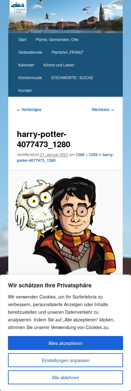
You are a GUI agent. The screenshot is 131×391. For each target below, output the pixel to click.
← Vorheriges (29, 109)
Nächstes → (103, 109)
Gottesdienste (30, 52)
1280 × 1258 (87, 154)
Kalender (26, 64)
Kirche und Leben (59, 64)
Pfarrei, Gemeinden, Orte (57, 39)
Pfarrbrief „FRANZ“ (68, 52)
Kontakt (24, 90)
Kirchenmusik (30, 77)
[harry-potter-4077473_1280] (65, 226)
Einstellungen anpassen (66, 360)
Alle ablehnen (65, 377)
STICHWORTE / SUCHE (72, 77)
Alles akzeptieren (65, 343)
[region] (65, 333)
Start (22, 39)
